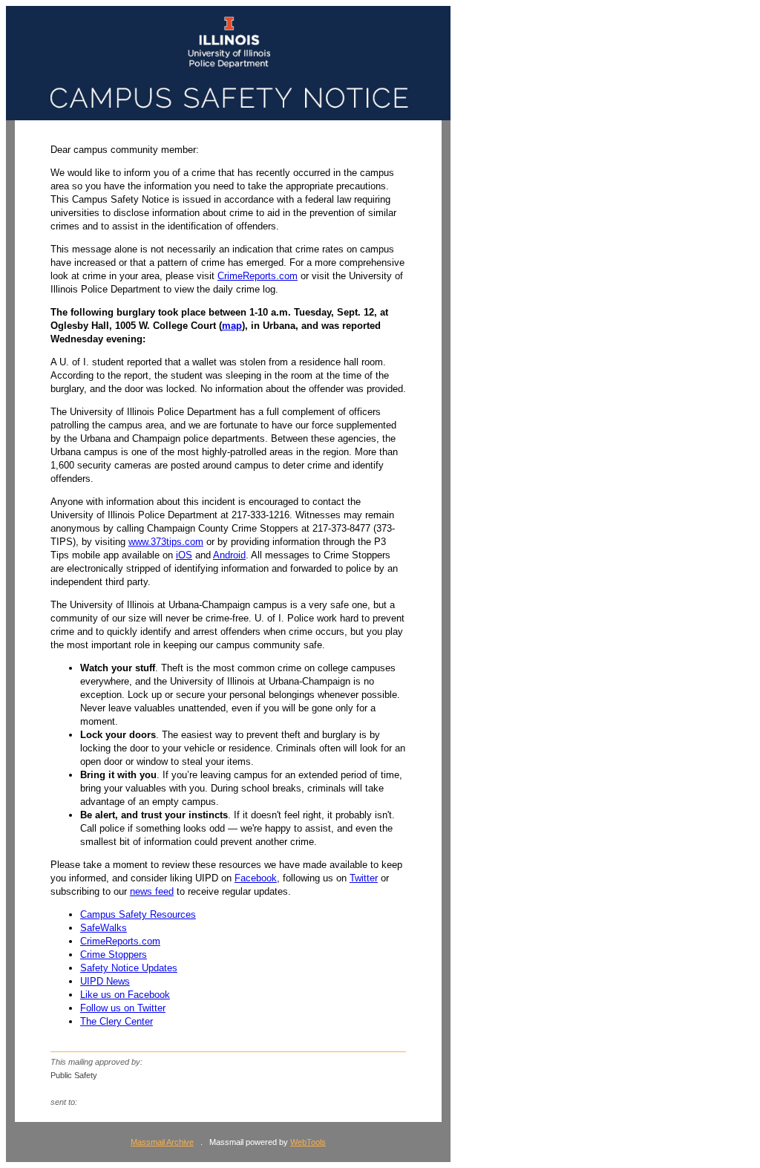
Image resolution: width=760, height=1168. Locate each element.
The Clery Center (116, 1021)
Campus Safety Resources (138, 914)
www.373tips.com (165, 541)
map (232, 325)
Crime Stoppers (113, 954)
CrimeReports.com (257, 275)
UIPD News (105, 981)
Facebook (256, 878)
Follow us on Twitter (123, 1008)
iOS (184, 555)
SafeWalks (103, 927)
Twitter (364, 878)
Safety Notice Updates (128, 967)
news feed (152, 891)
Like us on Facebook (125, 994)
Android (229, 555)
